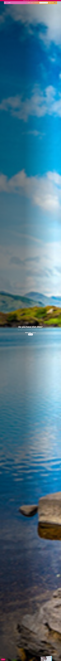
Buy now (30, 334)
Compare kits (36, 2)
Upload (29, 2)
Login (50, 2)
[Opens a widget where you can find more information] (3, 660)
